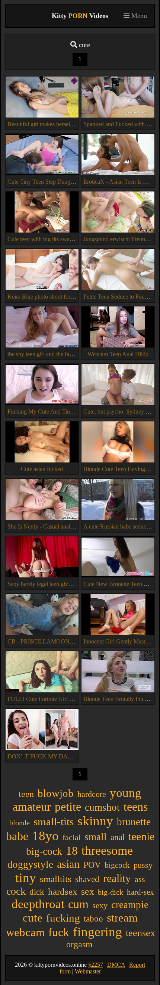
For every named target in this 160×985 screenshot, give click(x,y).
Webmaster (88, 971)
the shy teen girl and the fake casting (50, 354)
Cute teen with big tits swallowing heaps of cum (63, 239)
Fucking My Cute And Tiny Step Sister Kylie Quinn (68, 411)
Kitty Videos (80, 15)
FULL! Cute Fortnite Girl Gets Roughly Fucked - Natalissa (77, 699)
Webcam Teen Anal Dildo (117, 354)
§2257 (95, 964)
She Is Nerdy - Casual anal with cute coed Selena (65, 526)
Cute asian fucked (42, 469)
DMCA (116, 964)
